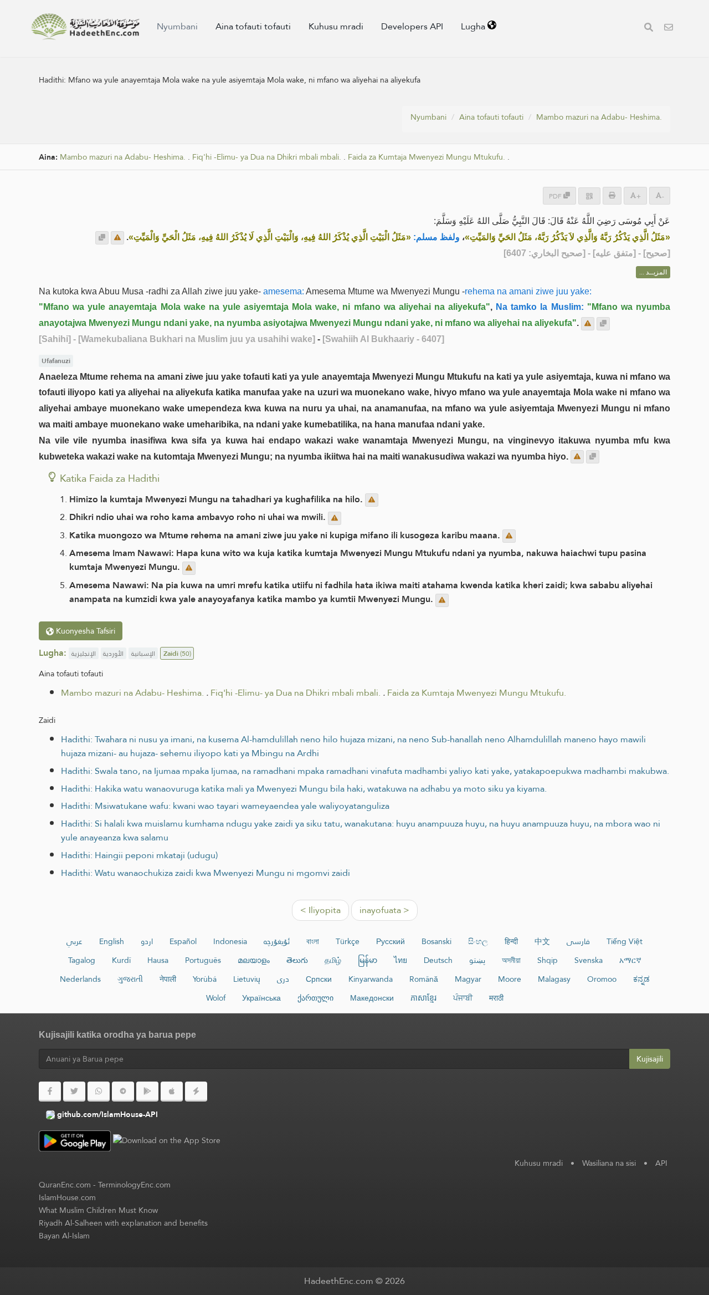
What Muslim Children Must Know (98, 1210)
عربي (74, 941)
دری (283, 979)
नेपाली (168, 979)
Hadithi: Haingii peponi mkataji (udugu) (139, 855)
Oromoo (601, 979)
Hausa (157, 960)
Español (183, 941)
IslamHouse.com (67, 1197)
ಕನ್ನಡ (641, 979)
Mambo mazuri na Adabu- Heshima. (599, 117)
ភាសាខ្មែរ (423, 998)
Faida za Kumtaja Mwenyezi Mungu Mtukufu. (426, 157)
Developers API (412, 26)
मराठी (496, 998)
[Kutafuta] (649, 29)
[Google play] (147, 1092)
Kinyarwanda (370, 979)
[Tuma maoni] (117, 237)
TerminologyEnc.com (134, 1184)
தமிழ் (333, 960)
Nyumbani (177, 26)
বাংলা (312, 941)
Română (423, 979)
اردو (147, 941)
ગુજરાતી (130, 979)
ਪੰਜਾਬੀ (462, 998)
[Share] (589, 196)
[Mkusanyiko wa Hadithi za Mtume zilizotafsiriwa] (85, 26)
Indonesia (230, 941)
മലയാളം (254, 960)
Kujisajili (649, 1059)
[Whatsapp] (99, 1092)
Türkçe (347, 941)
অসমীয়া (511, 960)
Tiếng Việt (625, 941)
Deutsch (438, 960)
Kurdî (121, 960)
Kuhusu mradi (336, 26)
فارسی (578, 941)
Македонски (372, 998)
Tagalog (81, 960)
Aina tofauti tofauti (253, 26)
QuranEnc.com (65, 1184)
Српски (319, 979)
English (111, 941)
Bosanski (436, 941)
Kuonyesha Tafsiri (84, 631)
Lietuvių (246, 979)
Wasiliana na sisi (609, 1163)
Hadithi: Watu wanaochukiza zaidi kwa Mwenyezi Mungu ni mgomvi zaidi (205, 873)
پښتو (477, 960)
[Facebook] (50, 1092)
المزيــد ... (653, 272)
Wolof (215, 998)
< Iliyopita (320, 910)
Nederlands (80, 979)
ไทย (400, 960)
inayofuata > (384, 910)
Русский (390, 941)
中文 (542, 941)
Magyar (468, 979)
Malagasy (554, 979)
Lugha (474, 26)
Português (203, 960)
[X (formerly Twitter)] (74, 1092)
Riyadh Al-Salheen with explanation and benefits (123, 1223)
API (661, 1163)
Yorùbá (205, 979)
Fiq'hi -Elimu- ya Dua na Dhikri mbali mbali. (266, 157)
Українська (261, 998)
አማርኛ (630, 960)
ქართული (315, 998)
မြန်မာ (367, 960)
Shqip (547, 960)
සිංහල (478, 941)
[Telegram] (123, 1092)
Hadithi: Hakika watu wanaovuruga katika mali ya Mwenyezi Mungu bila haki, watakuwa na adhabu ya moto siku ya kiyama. (304, 789)
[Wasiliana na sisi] (669, 29)
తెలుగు (297, 960)
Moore (509, 979)
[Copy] (102, 237)
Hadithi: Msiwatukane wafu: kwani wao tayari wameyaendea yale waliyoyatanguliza (225, 806)
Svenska (588, 960)
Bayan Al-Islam (64, 1235)
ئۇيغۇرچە (277, 941)
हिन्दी (511, 941)
